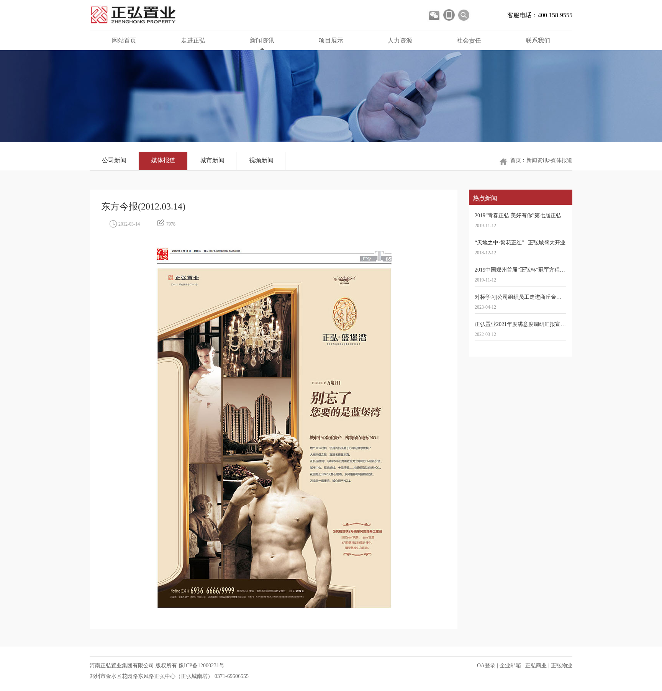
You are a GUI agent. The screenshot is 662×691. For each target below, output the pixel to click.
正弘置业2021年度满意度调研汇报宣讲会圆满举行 (534, 324)
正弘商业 (536, 665)
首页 (515, 160)
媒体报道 (163, 160)
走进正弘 (193, 40)
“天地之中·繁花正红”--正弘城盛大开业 (520, 243)
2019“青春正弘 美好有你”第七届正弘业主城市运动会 (537, 215)
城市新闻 (212, 160)
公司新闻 (114, 160)
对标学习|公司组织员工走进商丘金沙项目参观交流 (534, 297)
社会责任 (469, 40)
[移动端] (448, 15)
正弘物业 (561, 665)
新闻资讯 (262, 40)
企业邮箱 (510, 665)
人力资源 (400, 40)
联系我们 (538, 40)
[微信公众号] (434, 15)
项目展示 (331, 40)
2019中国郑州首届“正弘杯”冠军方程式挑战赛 (528, 270)
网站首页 (124, 40)
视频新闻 (261, 160)
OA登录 (486, 665)
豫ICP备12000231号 (201, 665)
